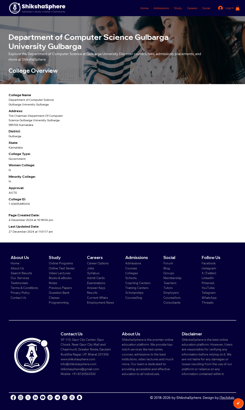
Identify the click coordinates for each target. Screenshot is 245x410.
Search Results (21, 273)
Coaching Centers (137, 283)
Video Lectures (59, 273)
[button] (161, 8)
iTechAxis (227, 397)
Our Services (20, 278)
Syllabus (93, 273)
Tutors (168, 288)
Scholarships (134, 292)
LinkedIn (208, 278)
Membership (172, 278)
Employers (171, 292)
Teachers (169, 283)
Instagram (209, 268)
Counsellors (172, 298)
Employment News (100, 302)
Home (15, 263)
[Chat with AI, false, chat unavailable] (238, 403)
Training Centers (137, 288)
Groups (168, 273)
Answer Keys (96, 288)
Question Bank (59, 292)
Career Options (98, 263)
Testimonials (19, 283)
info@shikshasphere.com (78, 364)
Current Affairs (97, 298)
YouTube (208, 288)
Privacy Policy (20, 292)
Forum (168, 263)
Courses (131, 268)
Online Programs (61, 263)
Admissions (133, 263)
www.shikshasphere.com (78, 359)
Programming (59, 302)
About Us (17, 268)
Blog (166, 268)
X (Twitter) (209, 273)
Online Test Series (62, 268)
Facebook (209, 263)
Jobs (90, 268)
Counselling (133, 298)
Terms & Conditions (24, 288)
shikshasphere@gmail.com (80, 369)
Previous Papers (60, 288)
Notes (53, 283)
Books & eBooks (60, 278)
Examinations (96, 283)
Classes (54, 298)
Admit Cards (96, 278)
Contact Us (18, 298)
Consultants (171, 302)
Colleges (131, 273)
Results (92, 292)
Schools (131, 278)
